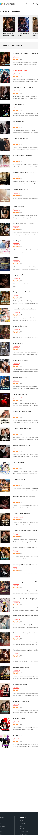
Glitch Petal (5, 37)
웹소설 (22, 826)
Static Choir (35, 37)
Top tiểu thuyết (24, 831)
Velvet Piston (21, 37)
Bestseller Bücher (24, 828)
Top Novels (23, 821)
